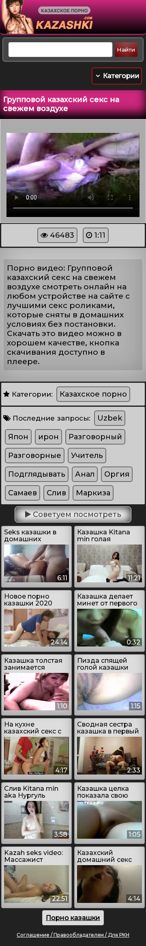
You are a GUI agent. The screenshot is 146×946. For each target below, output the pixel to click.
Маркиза (93, 492)
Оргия (116, 474)
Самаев (22, 492)
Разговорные (34, 455)
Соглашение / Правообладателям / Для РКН (73, 935)
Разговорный (95, 436)
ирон (48, 436)
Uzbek (109, 418)
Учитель (87, 455)
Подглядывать (36, 474)
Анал (84, 474)
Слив (56, 492)
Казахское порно (93, 394)
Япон (18, 436)
